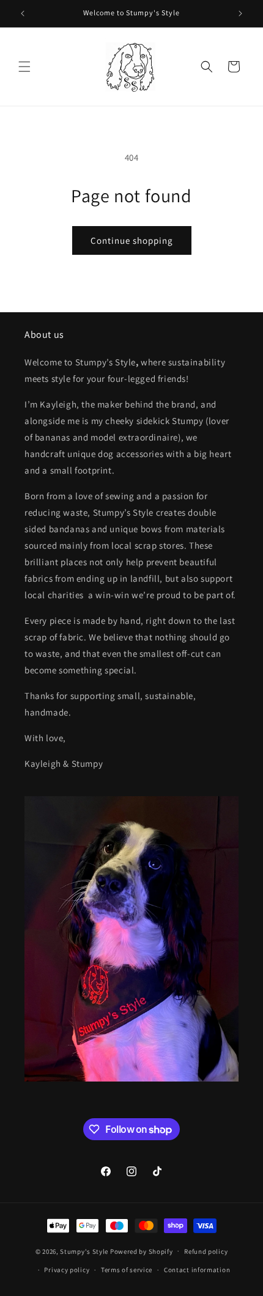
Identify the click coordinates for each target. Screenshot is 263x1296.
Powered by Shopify (141, 1251)
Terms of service (126, 1269)
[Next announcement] (240, 13)
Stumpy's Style (84, 1251)
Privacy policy (66, 1269)
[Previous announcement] (22, 13)
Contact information (197, 1269)
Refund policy (206, 1251)
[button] (24, 66)
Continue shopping (132, 240)
